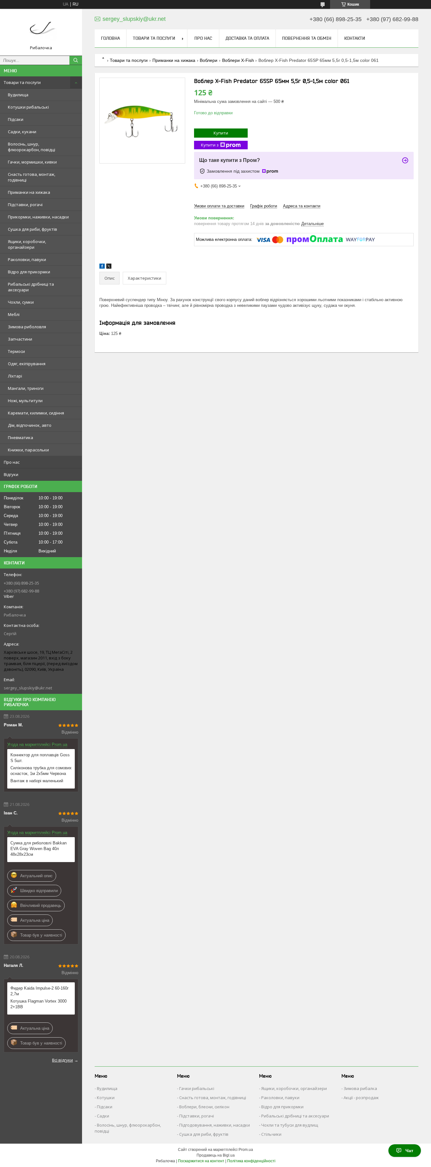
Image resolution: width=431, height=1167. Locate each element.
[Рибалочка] (41, 29)
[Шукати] (75, 60)
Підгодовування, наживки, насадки (214, 1125)
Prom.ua (246, 1149)
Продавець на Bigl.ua (216, 1155)
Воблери (208, 60)
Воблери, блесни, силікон (204, 1107)
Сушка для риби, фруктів (32, 229)
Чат (409, 1150)
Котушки (106, 1097)
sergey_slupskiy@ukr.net (28, 688)
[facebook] (102, 267)
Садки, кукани (22, 131)
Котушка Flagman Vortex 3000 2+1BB (38, 1004)
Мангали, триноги (26, 388)
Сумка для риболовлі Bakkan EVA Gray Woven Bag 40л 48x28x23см (38, 849)
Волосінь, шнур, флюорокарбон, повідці (31, 146)
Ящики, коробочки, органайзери (27, 244)
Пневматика (20, 437)
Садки (103, 1116)
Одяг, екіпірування (26, 363)
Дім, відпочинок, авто (29, 425)
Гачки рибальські (196, 1088)
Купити (221, 133)
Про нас (12, 462)
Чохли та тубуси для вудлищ (289, 1125)
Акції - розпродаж (361, 1097)
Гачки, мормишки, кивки (32, 162)
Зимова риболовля (27, 327)
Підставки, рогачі (25, 204)
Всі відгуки (62, 1060)
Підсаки (15, 119)
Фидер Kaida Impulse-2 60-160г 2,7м (39, 991)
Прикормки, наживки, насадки (38, 217)
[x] (108, 267)
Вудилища (18, 95)
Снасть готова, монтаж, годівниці (31, 177)
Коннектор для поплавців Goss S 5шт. (40, 758)
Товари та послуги (22, 82)
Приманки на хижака (29, 192)
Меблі (14, 314)
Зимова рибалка (360, 1088)
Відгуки (11, 474)
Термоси (16, 351)
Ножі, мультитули (25, 400)
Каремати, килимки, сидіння (36, 413)
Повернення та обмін (306, 38)
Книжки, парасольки (28, 450)
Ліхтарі (15, 376)
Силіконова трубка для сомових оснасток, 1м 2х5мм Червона (41, 770)
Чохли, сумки (21, 302)
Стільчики (271, 1134)
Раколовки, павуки (27, 259)
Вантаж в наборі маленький (36, 780)
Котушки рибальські (28, 107)
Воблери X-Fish (238, 60)
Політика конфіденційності (251, 1161)
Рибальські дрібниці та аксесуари (31, 287)
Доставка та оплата (247, 38)
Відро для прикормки (29, 272)
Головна (110, 38)
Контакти (354, 38)
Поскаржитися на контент (201, 1161)
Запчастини (20, 339)
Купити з (210, 145)
